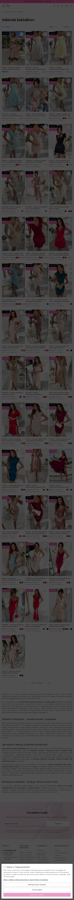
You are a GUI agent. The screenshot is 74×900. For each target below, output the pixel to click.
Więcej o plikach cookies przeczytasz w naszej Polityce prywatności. (25, 880)
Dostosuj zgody (37, 889)
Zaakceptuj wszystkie (37, 895)
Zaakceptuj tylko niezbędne (37, 884)
